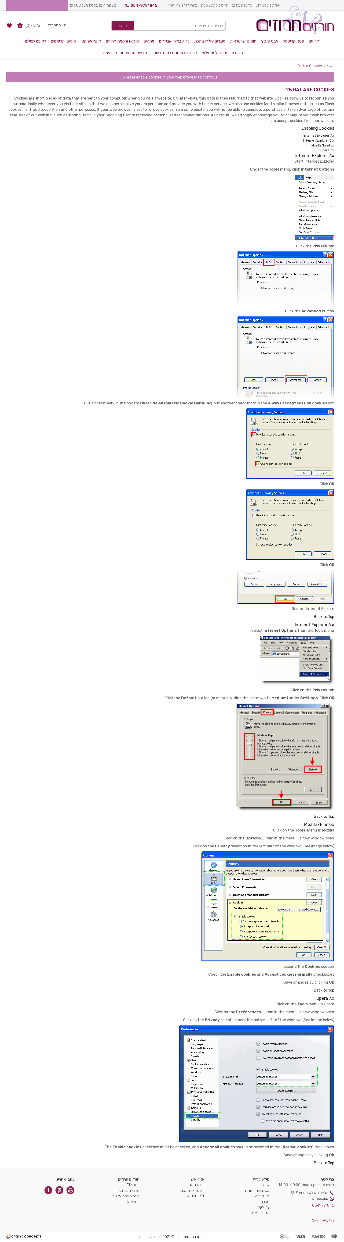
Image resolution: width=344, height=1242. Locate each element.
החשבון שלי (196, 1185)
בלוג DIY (262, 5)
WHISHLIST (196, 1196)
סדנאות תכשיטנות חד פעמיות (125, 52)
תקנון (265, 1201)
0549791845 (323, 1205)
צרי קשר (174, 5)
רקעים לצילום (35, 41)
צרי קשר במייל (323, 1220)
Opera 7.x (327, 150)
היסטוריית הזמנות (192, 1190)
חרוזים (314, 41)
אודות (276, 5)
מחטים (148, 41)
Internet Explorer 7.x (319, 136)
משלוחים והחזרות (257, 1190)
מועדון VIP (262, 1196)
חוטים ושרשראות (243, 41)
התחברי (54, 25)
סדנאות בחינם (242, 5)
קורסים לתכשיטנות (214, 5)
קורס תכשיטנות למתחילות (222, 52)
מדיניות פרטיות (258, 1213)
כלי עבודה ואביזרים (174, 41)
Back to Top (324, 616)
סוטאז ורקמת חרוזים (122, 41)
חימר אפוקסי (91, 41)
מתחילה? (190, 5)
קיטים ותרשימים (63, 41)
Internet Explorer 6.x (318, 141)
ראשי (330, 66)
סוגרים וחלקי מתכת (209, 41)
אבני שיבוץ (269, 41)
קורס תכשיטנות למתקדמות (175, 52)
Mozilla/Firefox (322, 145)
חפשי (123, 25)
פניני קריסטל (293, 41)
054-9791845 (144, 5)
